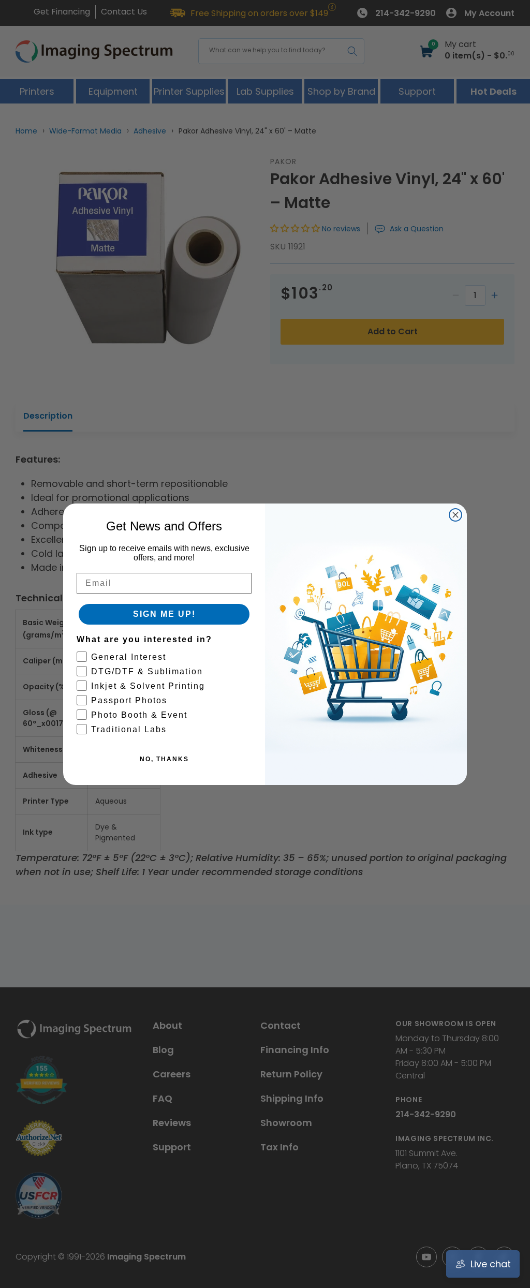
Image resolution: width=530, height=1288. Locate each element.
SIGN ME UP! (164, 614)
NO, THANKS (164, 759)
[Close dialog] (455, 515)
